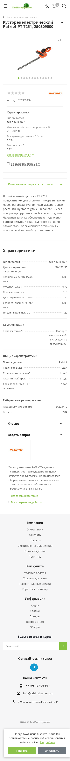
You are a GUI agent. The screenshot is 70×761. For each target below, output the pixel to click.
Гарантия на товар (35, 589)
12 (48, 78)
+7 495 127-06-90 (37, 685)
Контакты (35, 535)
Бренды (35, 616)
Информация (35, 598)
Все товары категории (24, 496)
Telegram (34, 667)
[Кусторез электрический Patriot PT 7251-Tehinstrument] (35, 56)
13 (51, 78)
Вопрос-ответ (35, 622)
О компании (35, 529)
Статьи (35, 611)
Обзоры (35, 627)
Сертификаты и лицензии (35, 546)
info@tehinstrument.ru (38, 693)
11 (46, 78)
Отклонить (52, 750)
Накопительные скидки (35, 584)
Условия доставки (35, 578)
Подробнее (47, 742)
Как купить (35, 566)
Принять (22, 750)
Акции (35, 605)
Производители (35, 551)
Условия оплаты (35, 573)
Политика (35, 556)
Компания (35, 522)
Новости (35, 540)
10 (43, 78)
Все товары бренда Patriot (27, 502)
